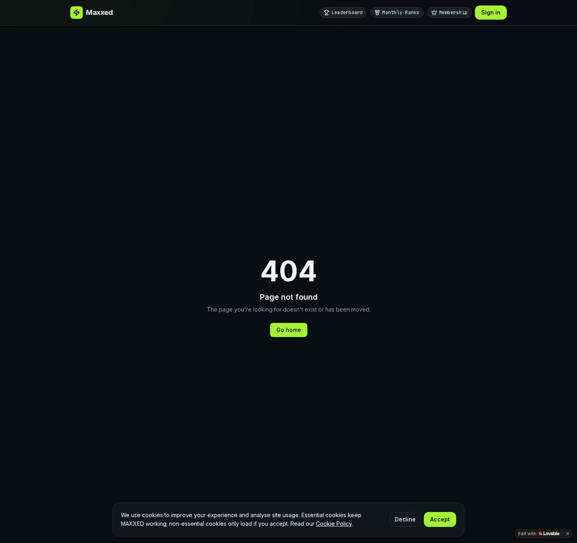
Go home (288, 329)
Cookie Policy (334, 523)
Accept (440, 519)
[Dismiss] (567, 533)
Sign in (490, 12)
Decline (405, 519)
